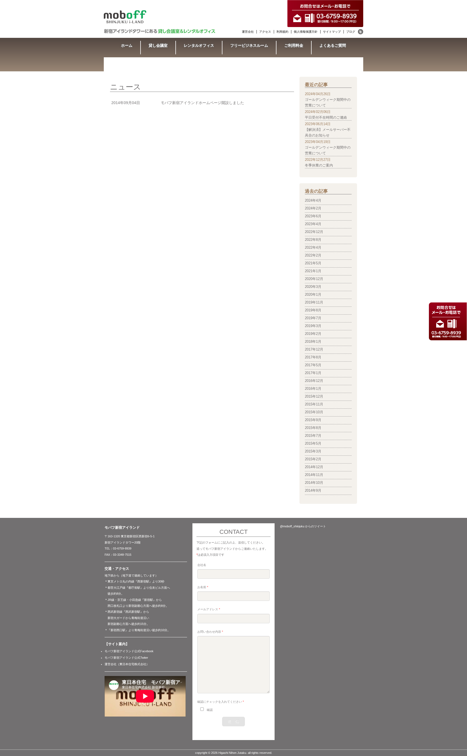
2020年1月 (313, 295)
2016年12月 (314, 381)
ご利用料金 (293, 45)
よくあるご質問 (332, 45)
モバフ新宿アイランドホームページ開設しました (202, 103)
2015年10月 (314, 412)
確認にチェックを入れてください (220, 701)
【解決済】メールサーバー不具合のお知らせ (328, 132)
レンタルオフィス (199, 45)
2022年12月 (314, 232)
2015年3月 (313, 451)
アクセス (265, 31)
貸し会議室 (158, 45)
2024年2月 (313, 208)
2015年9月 (313, 420)
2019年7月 (313, 318)
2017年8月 (313, 357)
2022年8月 (313, 240)
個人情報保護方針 (306, 31)
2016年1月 (313, 389)
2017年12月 (314, 349)
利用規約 (282, 31)
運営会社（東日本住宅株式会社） (127, 664)
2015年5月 (313, 443)
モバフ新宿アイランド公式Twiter (126, 657)
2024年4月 (313, 200)
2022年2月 (313, 255)
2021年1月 (313, 271)
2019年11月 (314, 302)
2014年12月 (314, 467)
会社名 (201, 565)
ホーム (126, 45)
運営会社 (248, 31)
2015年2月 (313, 459)
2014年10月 (314, 483)
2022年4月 (313, 247)
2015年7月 (313, 436)
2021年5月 (313, 263)
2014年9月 (313, 490)
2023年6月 (313, 216)
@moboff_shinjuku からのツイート (303, 526)
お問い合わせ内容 (210, 631)
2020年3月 (313, 287)
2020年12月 (314, 279)
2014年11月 (314, 475)
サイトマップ (332, 31)
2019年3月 (313, 326)
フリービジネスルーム (249, 45)
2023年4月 (313, 224)
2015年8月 (313, 428)
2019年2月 (313, 334)
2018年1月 (313, 342)
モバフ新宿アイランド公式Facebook (129, 651)
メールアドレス (208, 609)
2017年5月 (313, 365)
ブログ (350, 31)
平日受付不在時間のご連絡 (326, 117)
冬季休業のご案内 (319, 165)
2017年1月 (313, 373)
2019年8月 (313, 310)
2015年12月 (314, 396)
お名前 (202, 587)
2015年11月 (314, 404)
